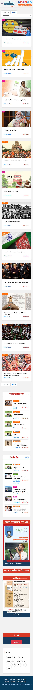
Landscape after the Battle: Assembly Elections (15, 100)
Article (4, 324)
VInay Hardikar (15, 407)
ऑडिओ (13, 665)
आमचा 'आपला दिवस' (18, 415)
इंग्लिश (8, 661)
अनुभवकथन (16, 412)
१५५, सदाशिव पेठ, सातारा (16, 614)
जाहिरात (12, 679)
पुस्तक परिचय (17, 441)
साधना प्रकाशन (28, 5)
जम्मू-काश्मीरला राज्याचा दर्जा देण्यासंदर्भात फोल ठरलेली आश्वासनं (20, 491)
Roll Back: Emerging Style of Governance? (14, 69)
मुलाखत (9, 658)
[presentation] (26, 394)
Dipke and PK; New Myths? (20, 404)
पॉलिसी (13, 681)
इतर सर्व (27, 457)
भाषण (15, 474)
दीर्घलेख (15, 658)
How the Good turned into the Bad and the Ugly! (15, 343)
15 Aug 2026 (25, 418)
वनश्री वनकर (16, 418)
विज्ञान (24, 665)
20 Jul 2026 (25, 512)
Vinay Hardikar (8, 43)
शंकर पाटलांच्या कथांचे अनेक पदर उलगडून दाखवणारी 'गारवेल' (20, 445)
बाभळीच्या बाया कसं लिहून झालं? (19, 468)
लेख (3, 20)
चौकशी (7, 681)
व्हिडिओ (19, 665)
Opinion (5, 142)
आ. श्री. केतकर (17, 447)
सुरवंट (15, 434)
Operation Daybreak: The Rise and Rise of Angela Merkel (16, 283)
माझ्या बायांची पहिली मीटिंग (19, 425)
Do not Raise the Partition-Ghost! (12, 222)
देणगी (18, 679)
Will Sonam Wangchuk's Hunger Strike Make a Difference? (20, 510)
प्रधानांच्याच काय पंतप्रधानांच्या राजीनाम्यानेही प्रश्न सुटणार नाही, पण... (20, 501)
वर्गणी (6, 679)
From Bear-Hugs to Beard (10, 130)
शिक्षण (23, 661)
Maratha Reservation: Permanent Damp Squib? (15, 161)
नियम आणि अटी (21, 681)
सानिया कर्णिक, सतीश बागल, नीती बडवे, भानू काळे (16, 482)
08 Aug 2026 (25, 438)
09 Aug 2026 (25, 428)
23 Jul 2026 (25, 502)
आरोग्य (18, 661)
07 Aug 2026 (25, 447)
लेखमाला (9, 669)
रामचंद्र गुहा (16, 493)
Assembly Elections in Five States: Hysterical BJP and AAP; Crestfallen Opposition (15, 374)
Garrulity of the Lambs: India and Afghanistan (15, 252)
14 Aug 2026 (25, 407)
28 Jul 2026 (25, 493)
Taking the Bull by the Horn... (11, 191)
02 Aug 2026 (25, 470)
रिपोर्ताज (21, 658)
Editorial (16, 506)
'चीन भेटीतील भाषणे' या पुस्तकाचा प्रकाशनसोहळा (21, 478)
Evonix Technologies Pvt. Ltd (13, 684)
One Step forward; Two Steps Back (12, 39)
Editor (15, 512)
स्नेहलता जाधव (17, 502)
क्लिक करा (16, 642)
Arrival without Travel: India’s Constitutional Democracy (14, 313)
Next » (14, 12)
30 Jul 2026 (25, 480)
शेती (13, 661)
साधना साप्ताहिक (21, 5)
